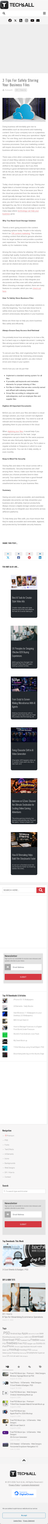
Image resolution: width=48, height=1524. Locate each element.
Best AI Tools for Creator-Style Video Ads (22, 599)
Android (13, 1333)
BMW (41, 1334)
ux (14, 1356)
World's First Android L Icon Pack (26, 1034)
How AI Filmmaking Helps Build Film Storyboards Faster (24, 856)
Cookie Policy (17, 1521)
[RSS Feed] (21, 20)
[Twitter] (15, 20)
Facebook (24, 1340)
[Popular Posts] (18, 1367)
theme (4, 1356)
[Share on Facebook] (18, 555)
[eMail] (38, 20)
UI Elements (9, 1154)
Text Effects (9, 1149)
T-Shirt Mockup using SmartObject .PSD (29, 1047)
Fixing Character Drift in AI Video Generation (22, 752)
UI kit (11, 1356)
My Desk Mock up (20, 1040)
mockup (14, 1349)
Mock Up (5, 1350)
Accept (24, 1515)
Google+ (30, 1344)
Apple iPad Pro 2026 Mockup (21, 1413)
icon (34, 1344)
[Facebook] (10, 20)
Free (28, 1340)
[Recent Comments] (29, 1367)
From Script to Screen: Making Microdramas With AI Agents (23, 702)
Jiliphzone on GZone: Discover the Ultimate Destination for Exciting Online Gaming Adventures (24, 806)
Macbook (26, 1346)
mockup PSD (25, 1350)
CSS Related (14, 1444)
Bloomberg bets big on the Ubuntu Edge (29, 1054)
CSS (30, 1337)
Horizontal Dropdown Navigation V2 (24, 1447)
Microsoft (33, 1346)
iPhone (10, 1346)
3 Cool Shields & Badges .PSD (15, 1269)
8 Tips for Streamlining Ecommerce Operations (22, 1317)
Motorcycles (6, 1353)
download (37, 1336)
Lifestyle (16, 1346)
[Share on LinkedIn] (40, 555)
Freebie (35, 1339)
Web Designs (10, 1168)
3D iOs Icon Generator (18, 1437)
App (19, 1333)
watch (18, 1356)
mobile (39, 1346)
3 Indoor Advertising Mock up (21, 1395)
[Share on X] (8, 555)
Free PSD (22, 1343)
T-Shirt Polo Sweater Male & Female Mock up (27, 1404)
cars (26, 1337)
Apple (25, 1333)
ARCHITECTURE (33, 1334)
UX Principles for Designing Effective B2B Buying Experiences (23, 652)
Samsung (23, 1353)
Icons (7, 1159)
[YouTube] (32, 20)
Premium (30, 1373)
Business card (14, 1337)
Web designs (24, 1356)
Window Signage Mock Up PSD (22, 1376)
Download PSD (11, 1339)
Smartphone (31, 1353)
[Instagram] (26, 20)
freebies (11, 1343)
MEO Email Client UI (21, 1020)
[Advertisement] (24, 48)
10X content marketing (20, 233)
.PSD (6, 1333)
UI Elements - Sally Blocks (23, 1006)
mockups (35, 1350)
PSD (6, 1140)
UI (8, 1355)
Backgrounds (10, 1163)
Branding (5, 1337)
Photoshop (16, 1353)
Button (21, 1337)
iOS (43, 1343)
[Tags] (40, 1367)
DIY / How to (21, 90)
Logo (21, 1346)
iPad (4, 1346)
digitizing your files (15, 431)
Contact (8, 1177)
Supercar (41, 1353)
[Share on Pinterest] (29, 555)
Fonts (7, 1145)
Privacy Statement (29, 1521)
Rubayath (9, 90)
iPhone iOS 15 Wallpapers (23, 1000)
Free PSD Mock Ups (17, 1373)
